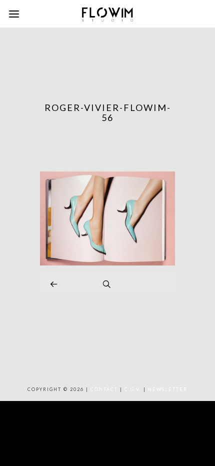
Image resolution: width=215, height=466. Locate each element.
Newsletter (168, 389)
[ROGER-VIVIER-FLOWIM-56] (107, 262)
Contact (104, 389)
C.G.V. (133, 389)
